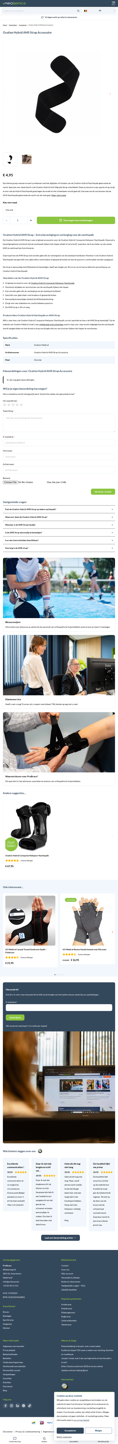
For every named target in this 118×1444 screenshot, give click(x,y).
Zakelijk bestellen (69, 1289)
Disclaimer (8, 1386)
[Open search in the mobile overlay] (42, 11)
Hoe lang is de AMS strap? (59, 548)
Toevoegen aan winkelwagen (78, 220)
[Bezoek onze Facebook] (5, 1405)
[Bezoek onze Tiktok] (29, 1405)
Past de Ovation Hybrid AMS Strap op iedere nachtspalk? (59, 509)
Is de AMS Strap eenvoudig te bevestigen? (59, 532)
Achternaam (8, 464)
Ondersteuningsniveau (13, 1362)
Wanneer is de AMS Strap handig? (59, 525)
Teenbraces (66, 1324)
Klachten (7, 1382)
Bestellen (7, 1358)
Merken (6, 1328)
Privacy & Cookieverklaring (28, 1431)
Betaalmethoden (10, 1354)
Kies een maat (10, 202)
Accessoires (22, 25)
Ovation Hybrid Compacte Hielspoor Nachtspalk (52, 283)
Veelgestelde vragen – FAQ (73, 1285)
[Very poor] (4, 404)
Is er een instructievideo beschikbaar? (59, 540)
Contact (64, 1265)
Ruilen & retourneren (70, 1281)
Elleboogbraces (68, 1312)
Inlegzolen (7, 1324)
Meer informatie (58, 195)
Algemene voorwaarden (13, 1346)
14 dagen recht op (61, 17)
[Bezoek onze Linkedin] (17, 1405)
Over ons (65, 1269)
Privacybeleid (9, 1350)
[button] (5, 836)
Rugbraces (66, 1316)
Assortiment (13, 25)
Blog (5, 1390)
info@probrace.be (11, 1281)
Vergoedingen (9, 1374)
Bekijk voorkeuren (64, 1437)
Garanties (7, 1378)
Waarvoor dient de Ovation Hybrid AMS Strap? (59, 517)
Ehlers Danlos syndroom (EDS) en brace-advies (82, 1366)
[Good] (17, 404)
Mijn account (67, 1273)
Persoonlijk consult (11, 1370)
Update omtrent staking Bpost (74, 1370)
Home (5, 25)
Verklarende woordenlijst (14, 1366)
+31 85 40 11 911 (10, 1285)
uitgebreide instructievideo (51, 324)
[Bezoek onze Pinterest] (23, 1405)
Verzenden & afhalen (70, 1277)
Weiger (98, 1430)
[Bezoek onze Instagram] (11, 1405)
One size (9, 210)
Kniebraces (66, 1304)
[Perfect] (21, 404)
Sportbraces (8, 1320)
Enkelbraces (66, 1308)
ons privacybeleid (81, 1420)
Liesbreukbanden (69, 1320)
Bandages (7, 1316)
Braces (6, 1312)
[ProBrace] (14, 3)
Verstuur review (103, 491)
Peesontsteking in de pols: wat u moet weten (81, 1346)
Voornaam (7, 450)
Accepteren (70, 1430)
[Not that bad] (9, 404)
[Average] (13, 404)
